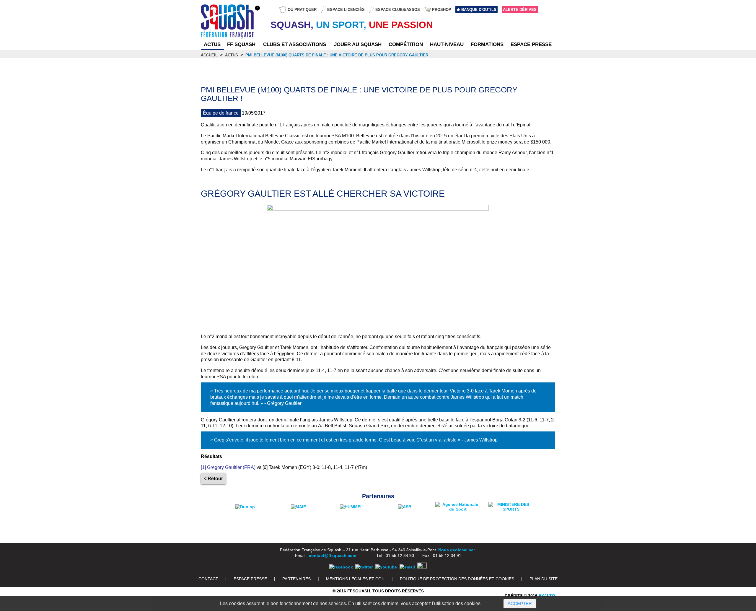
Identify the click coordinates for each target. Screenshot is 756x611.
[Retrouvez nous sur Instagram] (422, 567)
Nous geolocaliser (456, 550)
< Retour (213, 478)
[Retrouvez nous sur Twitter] (364, 567)
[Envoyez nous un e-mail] (407, 567)
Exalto (547, 595)
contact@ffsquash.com (332, 555)
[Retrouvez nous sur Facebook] (341, 567)
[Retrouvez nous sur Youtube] (386, 567)
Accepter (520, 603)
